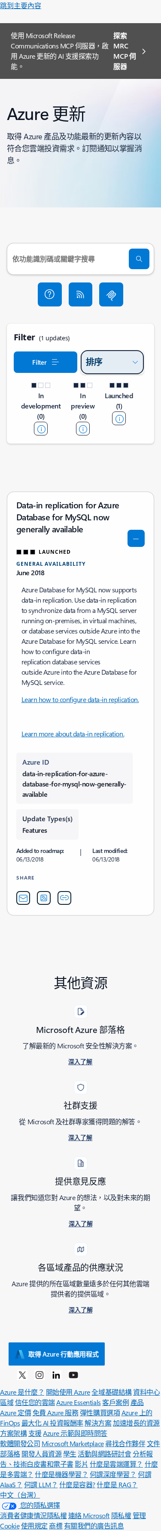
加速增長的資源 (136, 1422)
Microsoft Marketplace (73, 1443)
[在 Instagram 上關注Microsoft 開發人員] (39, 1374)
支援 (35, 1433)
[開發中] (40, 428)
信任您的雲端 (35, 1402)
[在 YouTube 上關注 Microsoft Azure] (73, 1374)
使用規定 (34, 1525)
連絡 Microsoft (88, 1515)
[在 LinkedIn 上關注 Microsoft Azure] (56, 1374)
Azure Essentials (78, 1402)
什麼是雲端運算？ (116, 1463)
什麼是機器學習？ (61, 1474)
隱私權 (121, 1515)
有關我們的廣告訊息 (94, 1525)
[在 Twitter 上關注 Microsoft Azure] (22, 1374)
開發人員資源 (41, 1453)
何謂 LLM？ (41, 1484)
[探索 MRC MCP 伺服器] (111, 294)
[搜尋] (139, 259)
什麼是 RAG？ (117, 1484)
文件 (153, 1443)
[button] (50, 294)
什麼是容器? (77, 1484)
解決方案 (98, 1422)
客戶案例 (115, 1402)
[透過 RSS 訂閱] (81, 294)
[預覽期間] (82, 428)
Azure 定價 (15, 1412)
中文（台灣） (20, 1494)
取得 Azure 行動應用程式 (63, 1354)
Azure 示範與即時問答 (75, 1433)
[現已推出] (118, 418)
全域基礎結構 (111, 1391)
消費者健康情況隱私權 (33, 1515)
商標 (55, 1525)
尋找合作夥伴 (125, 1443)
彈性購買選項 (100, 1412)
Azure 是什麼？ (22, 1391)
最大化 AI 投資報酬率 (52, 1422)
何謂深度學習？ (113, 1474)
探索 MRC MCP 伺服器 (124, 51)
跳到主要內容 (20, 5)
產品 (137, 1402)
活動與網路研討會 (104, 1453)
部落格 (10, 1453)
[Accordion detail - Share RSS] (44, 898)
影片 (81, 1463)
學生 (69, 1453)
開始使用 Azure (68, 1391)
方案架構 (13, 1433)
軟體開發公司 (20, 1443)
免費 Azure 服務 (56, 1412)
